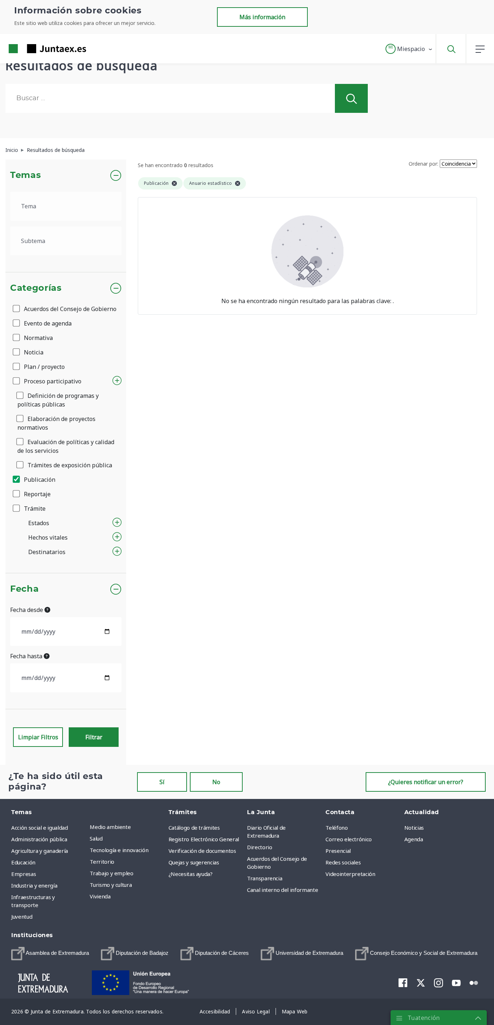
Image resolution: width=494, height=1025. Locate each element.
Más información (262, 17)
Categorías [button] (36, 288)
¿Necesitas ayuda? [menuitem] (191, 873)
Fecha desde (27, 610)
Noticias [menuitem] (414, 827)
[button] (409, 49)
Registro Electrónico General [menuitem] (204, 839)
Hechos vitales (48, 537)
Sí (162, 782)
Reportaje (36, 494)
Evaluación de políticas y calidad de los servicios (65, 446)
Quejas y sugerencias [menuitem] (194, 862)
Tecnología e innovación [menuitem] (119, 850)
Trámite (34, 508)
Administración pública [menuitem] (39, 839)
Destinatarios (46, 552)
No (216, 782)
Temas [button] (25, 175)
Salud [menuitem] (96, 838)
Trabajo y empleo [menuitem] (111, 873)
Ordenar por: (423, 163)
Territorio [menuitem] (102, 861)
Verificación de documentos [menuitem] (202, 850)
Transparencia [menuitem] (264, 878)
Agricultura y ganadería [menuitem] (39, 850)
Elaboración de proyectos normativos (56, 423)
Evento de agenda (47, 323)
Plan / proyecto (43, 367)
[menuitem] (50, 953)
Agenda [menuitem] (413, 839)
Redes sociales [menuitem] (343, 862)
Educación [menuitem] (23, 862)
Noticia (32, 352)
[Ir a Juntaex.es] (34, 48)
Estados (38, 523)
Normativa (37, 338)
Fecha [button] (24, 589)
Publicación (38, 480)
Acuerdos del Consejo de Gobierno (69, 309)
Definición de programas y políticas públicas (58, 400)
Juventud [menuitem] (21, 916)
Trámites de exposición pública (69, 465)
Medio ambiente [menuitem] (110, 826)
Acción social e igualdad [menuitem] (39, 827)
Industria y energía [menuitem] (34, 885)
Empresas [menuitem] (23, 873)
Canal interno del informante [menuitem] (282, 889)
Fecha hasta (27, 656)
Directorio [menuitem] (259, 847)
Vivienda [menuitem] (100, 896)
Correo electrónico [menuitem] (348, 839)
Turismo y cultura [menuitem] (111, 884)
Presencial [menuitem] (338, 850)
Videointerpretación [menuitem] (350, 873)
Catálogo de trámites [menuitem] (194, 827)
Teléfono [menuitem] (336, 827)
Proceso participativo (51, 381)
